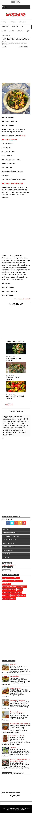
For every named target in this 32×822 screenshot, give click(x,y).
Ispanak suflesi (14, 676)
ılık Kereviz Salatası (8, 43)
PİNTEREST (19, 2)
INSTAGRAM (15, 2)
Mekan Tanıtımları (7, 589)
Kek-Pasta (5, 26)
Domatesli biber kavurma (18, 712)
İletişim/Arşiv (6, 35)
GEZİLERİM (6, 554)
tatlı (3, 598)
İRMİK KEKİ (9, 405)
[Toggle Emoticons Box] (3, 438)
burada (22, 136)
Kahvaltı (19, 31)
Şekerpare (13, 664)
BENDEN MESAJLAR (9, 547)
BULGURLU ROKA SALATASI (13, 378)
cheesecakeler (7, 592)
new (22, 43)
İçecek (12, 31)
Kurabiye (15, 26)
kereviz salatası (17, 43)
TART (19, 589)
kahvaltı (4, 595)
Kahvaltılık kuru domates (17, 736)
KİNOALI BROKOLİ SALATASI (13, 359)
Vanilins (12, 808)
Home (4, 22)
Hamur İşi (5, 581)
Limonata (13, 747)
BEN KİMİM (6, 529)
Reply (4, 41)
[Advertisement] (14, 64)
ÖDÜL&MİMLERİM (8, 543)
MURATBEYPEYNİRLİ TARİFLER (13, 586)
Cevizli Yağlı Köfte (15, 688)
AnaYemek (12, 22)
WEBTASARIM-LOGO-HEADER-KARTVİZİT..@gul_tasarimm (18, 809)
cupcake (17, 592)
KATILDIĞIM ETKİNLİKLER (11, 536)
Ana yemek (5, 578)
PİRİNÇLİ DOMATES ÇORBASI (20, 724)
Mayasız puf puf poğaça (17, 700)
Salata (4, 31)
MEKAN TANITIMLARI (9, 540)
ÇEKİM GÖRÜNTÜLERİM (10, 533)
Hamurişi (22, 22)
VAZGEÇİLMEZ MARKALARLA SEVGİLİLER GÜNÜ (20, 760)
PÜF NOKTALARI (8, 550)
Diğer (27, 31)
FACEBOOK (12, 2)
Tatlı (22, 26)
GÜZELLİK (6, 557)
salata (25, 43)
